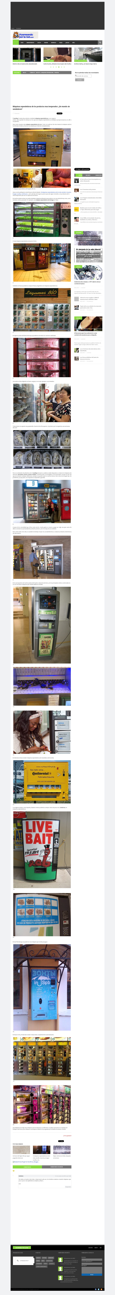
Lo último (78, 232)
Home (16, 42)
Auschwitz (51, 1263)
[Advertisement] (57, 14)
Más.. (73, 42)
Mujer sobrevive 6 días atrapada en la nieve (56, 64)
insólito (38, 72)
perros (45, 1263)
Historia (44, 1257)
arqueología (49, 1260)
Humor (46, 42)
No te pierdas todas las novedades (87, 72)
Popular (79, 176)
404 (100, 1247)
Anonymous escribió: (69, 1258)
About (96, 1247)
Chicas (39, 42)
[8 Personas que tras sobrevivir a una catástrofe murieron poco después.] (88, 323)
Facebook (95, 1289)
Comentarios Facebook (56, 1167)
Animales (53, 42)
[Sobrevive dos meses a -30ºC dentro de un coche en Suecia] (88, 272)
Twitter (98, 1289)
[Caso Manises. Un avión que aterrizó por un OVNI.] (88, 55)
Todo (22, 42)
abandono (51, 1257)
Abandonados (30, 42)
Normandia (39, 1263)
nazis (43, 1260)
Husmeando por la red (22, 1248)
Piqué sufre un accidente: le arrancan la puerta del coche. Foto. (90, 307)
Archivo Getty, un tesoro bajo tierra (24, 64)
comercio (32, 72)
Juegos (67, 42)
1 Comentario (16, 113)
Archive (90, 1247)
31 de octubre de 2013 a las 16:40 (63, 1176)
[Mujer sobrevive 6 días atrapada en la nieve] (57, 55)
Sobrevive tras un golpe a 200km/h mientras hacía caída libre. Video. (89, 298)
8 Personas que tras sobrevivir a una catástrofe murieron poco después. (85, 334)
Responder (68, 1186)
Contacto (18, 28)
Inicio (13, 28)
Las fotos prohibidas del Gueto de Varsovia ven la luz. (89, 358)
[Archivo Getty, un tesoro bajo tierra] (27, 55)
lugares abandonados (41, 1266)
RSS (101, 1289)
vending (56, 72)
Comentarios (27, 1167)
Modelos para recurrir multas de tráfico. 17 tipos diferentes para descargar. (91, 208)
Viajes (60, 42)
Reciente (88, 175)
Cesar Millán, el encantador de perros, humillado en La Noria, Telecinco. (90, 218)
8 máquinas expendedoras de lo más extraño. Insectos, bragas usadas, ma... (41, 1158)
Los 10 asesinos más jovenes (88, 189)
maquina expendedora (47, 72)
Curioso (78, 267)
